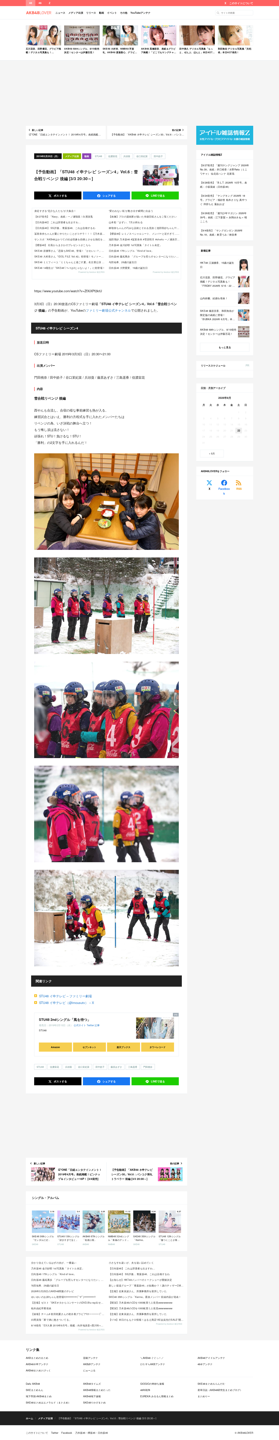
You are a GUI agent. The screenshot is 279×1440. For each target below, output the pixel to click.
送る (158, 195)
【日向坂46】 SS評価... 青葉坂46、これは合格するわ (64, 228)
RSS (239, 489)
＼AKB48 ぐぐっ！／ (152, 1358)
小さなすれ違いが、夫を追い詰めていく (131, 1262)
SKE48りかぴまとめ (94, 1402)
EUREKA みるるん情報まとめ (156, 1396)
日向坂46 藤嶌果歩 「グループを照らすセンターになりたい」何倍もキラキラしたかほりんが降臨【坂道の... (68, 1280)
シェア (109, 195)
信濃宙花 (112, 156)
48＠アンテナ (205, 1364)
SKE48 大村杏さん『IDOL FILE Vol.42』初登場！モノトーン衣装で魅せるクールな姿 (70, 256)
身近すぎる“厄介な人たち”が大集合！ (55, 211)
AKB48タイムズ (92, 1383)
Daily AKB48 (33, 1383)
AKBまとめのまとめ (37, 1358)
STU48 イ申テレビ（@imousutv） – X (66, 1002)
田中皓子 (158, 156)
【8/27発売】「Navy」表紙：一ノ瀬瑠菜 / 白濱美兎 (63, 216)
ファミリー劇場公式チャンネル (108, 310)
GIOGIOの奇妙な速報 (152, 1383)
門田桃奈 (147, 1066)
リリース (91, 12)
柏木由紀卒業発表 (41, 1308)
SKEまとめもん (34, 1390)
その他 (123, 12)
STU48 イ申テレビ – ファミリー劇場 (65, 996)
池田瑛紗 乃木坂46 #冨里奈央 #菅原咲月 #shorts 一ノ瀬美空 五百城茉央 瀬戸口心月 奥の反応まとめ (145, 239)
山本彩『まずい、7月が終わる (126, 222)
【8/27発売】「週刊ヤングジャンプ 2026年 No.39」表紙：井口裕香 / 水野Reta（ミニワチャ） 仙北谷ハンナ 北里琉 (224, 169)
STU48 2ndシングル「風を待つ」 (65, 1019)
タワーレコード (158, 1047)
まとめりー (204, 1396)
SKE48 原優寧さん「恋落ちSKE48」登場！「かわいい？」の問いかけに (70, 251)
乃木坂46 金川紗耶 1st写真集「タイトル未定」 (135, 245)
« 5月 (212, 453)
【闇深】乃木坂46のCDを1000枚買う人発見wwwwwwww (140, 1302)
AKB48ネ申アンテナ (37, 1364)
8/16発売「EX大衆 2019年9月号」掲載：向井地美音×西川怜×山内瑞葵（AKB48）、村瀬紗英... (68, 1325)
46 (40, 3)
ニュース (60, 12)
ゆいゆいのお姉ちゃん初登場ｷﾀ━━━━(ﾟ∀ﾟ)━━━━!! (63, 1297)
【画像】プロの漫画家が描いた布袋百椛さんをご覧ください (143, 216)
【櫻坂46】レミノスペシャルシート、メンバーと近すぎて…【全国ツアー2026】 (145, 233)
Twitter (90, 1025)
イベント (112, 12)
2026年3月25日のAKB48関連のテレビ (52, 1291)
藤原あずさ (116, 1066)
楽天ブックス (123, 1047)
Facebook (224, 491)
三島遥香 (132, 1066)
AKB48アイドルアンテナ (211, 1358)
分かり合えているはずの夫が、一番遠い (53, 1262)
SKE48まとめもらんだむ (211, 1383)
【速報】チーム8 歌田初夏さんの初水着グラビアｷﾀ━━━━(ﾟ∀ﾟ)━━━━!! (68, 1314)
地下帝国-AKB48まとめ (39, 1396)
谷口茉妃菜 (142, 156)
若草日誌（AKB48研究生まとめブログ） (220, 1390)
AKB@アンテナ (92, 1364)
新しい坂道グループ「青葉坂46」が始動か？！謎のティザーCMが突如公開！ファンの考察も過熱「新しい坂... (146, 1285)
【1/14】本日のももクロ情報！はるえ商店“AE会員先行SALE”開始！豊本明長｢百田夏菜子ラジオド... (146, 1319)
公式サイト (80, 1025)
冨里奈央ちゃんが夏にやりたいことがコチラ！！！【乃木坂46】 (70, 233)
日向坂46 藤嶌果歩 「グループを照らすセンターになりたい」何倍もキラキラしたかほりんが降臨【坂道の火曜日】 (145, 256)
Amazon (55, 1047)
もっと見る (225, 347)
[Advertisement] (139, 93)
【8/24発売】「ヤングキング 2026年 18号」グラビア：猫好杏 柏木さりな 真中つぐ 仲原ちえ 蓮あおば (223, 200)
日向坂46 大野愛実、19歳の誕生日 (128, 268)
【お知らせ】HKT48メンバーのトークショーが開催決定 (140, 1280)
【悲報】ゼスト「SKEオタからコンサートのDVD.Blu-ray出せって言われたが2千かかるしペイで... (68, 1302)
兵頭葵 (126, 156)
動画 (101, 12)
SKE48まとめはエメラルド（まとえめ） (48, 1402)
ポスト (60, 195)
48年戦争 (145, 1390)
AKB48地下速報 (92, 1396)
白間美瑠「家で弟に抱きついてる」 (51, 1319)
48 (30, 3)
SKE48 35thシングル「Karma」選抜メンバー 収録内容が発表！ (145, 1297)
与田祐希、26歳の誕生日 (123, 262)
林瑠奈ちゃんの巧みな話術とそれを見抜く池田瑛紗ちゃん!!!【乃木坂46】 (145, 228)
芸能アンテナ (90, 1358)
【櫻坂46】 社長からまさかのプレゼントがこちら (62, 245)
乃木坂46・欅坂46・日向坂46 (91, 1432)
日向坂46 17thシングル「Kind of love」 (131, 251)
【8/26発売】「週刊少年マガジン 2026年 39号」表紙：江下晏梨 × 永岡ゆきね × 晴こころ (223, 217)
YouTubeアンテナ (140, 12)
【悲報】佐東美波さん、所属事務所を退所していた (138, 1291)
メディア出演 (75, 12)
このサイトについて (241, 3)
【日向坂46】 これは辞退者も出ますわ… (57, 222)
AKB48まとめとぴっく (38, 1370)
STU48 (98, 156)
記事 (97, 1025)
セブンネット (89, 1047)
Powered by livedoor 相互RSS (91, 272)
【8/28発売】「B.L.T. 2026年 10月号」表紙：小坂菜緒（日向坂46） (223, 184)
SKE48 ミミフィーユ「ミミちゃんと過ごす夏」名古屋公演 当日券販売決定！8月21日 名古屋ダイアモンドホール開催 (70, 262)
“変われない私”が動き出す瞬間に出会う (131, 211)
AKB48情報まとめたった (97, 1390)
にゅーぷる (89, 1370)
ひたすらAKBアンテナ (152, 1364)
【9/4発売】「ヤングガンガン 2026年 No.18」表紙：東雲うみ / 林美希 (221, 232)
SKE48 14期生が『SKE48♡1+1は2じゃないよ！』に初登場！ (69, 268)
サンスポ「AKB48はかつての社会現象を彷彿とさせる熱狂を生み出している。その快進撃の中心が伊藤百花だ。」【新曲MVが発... (70, 239)
